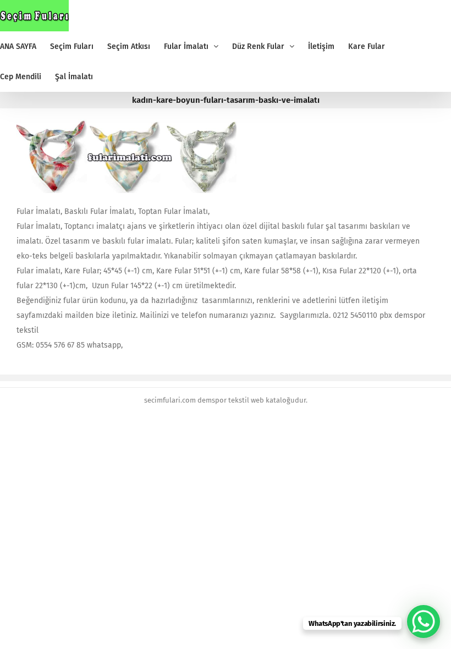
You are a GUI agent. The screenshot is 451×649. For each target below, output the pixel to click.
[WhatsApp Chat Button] (423, 621)
